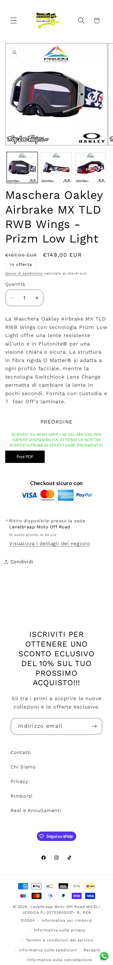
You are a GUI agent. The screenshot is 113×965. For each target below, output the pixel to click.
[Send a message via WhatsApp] (104, 956)
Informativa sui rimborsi (67, 920)
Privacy (19, 781)
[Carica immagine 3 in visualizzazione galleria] (90, 167)
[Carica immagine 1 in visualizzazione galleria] (22, 167)
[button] (13, 20)
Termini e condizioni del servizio (60, 940)
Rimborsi (22, 796)
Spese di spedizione (24, 273)
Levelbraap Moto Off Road (57, 907)
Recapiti (92, 950)
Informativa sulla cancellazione (59, 960)
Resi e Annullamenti (36, 810)
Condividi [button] (22, 561)
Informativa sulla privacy (59, 930)
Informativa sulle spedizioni (48, 950)
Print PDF (25, 457)
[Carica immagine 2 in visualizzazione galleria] (56, 167)
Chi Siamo (23, 767)
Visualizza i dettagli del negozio (49, 543)
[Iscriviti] (94, 726)
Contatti (21, 752)
